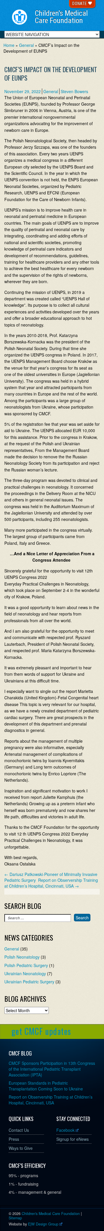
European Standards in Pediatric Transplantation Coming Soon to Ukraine (46, 1086)
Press (14, 1139)
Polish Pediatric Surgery (26, 965)
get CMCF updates (41, 1031)
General (50, 91)
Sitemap (15, 1218)
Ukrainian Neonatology (25, 973)
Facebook (65, 1130)
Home (8, 45)
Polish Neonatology (22, 957)
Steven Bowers (74, 91)
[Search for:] (37, 918)
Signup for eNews (72, 1139)
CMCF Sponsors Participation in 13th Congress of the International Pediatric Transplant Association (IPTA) (52, 1069)
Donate (80, 3)
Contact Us (19, 1130)
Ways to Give (21, 1148)
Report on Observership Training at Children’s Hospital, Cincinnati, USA (51, 883)
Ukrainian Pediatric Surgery (29, 982)
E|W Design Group (43, 1224)
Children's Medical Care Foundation (61, 17)
